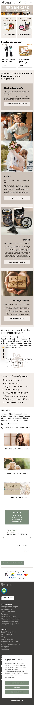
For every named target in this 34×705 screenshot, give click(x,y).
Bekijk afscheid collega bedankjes (17, 103)
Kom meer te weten (9, 677)
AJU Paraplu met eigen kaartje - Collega (8, 60)
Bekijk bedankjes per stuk (17, 318)
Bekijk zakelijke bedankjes (17, 262)
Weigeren (17, 687)
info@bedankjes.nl (11, 424)
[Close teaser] (5, 344)
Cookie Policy (18, 675)
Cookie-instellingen (17, 692)
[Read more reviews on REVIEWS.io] (17, 522)
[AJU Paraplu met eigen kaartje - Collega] (9, 51)
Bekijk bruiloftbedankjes (17, 198)
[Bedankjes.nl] (6, 2)
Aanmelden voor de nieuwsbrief (12, 563)
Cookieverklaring (17, 700)
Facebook (5, 649)
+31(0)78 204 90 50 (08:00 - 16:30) (17, 428)
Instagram (5, 647)
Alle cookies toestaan (17, 683)
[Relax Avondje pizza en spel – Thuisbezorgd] (25, 51)
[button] (31, 27)
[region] (17, 538)
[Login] (25, 3)
